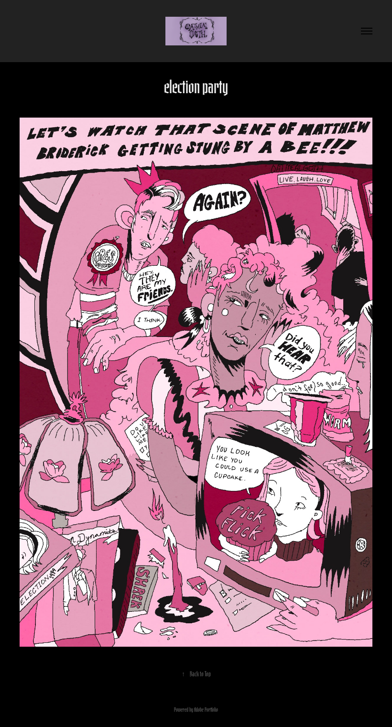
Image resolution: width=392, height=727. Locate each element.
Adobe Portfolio (206, 709)
